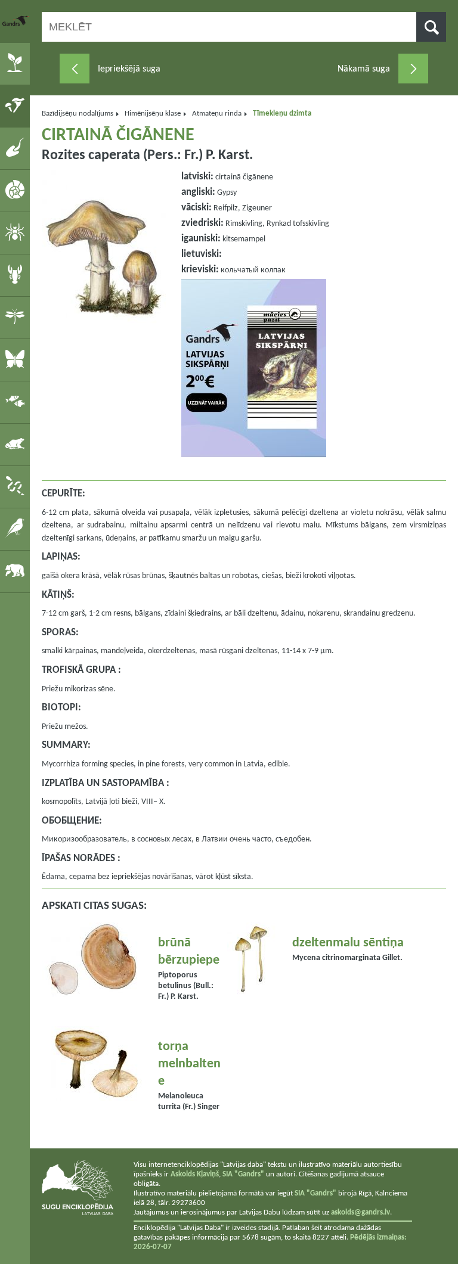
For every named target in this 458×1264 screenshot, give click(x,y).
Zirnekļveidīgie (17, 232)
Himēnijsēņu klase (153, 113)
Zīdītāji (17, 571)
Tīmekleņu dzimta (282, 113)
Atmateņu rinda (217, 113)
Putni (17, 528)
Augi (17, 63)
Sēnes (17, 105)
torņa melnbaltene (189, 1064)
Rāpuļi (17, 486)
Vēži (17, 274)
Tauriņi (17, 359)
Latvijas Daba (16, 21)
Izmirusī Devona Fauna (17, 147)
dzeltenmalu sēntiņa (348, 943)
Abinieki (17, 444)
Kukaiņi (17, 317)
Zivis (17, 401)
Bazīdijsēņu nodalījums (77, 113)
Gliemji (17, 190)
